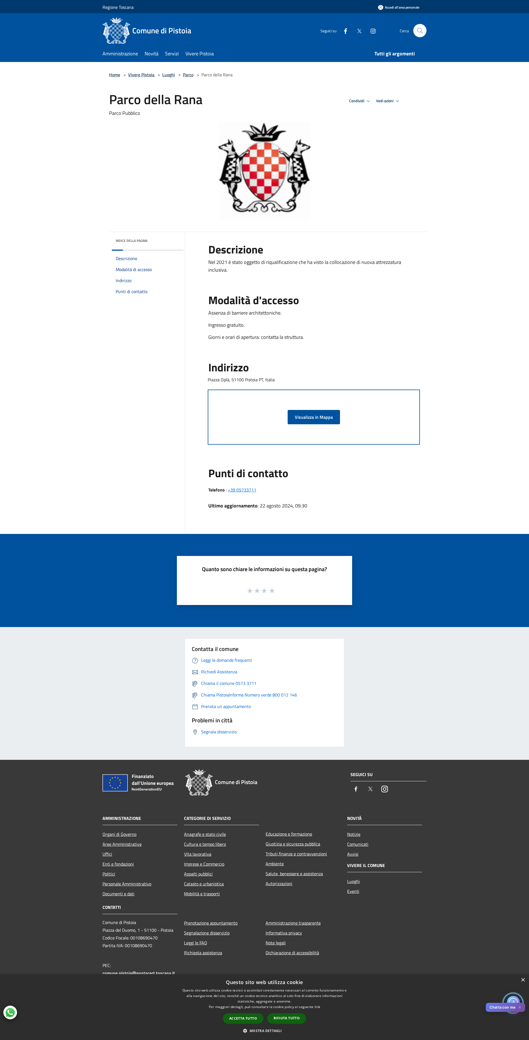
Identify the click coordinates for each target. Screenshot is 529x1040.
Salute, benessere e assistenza (294, 873)
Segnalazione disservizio (207, 933)
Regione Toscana (118, 7)
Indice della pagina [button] (131, 240)
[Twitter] (357, 30)
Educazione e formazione (289, 834)
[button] (264, 1030)
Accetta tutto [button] (243, 1018)
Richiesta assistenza (203, 952)
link (317, 1006)
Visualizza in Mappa (314, 417)
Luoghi (168, 74)
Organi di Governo (119, 834)
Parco (188, 74)
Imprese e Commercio (204, 864)
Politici (108, 874)
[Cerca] (420, 30)
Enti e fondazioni (118, 864)
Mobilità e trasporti (202, 893)
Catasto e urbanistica (204, 883)
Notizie (353, 834)
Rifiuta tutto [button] (287, 1018)
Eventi (353, 891)
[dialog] (264, 1007)
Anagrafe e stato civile (205, 834)
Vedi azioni (385, 101)
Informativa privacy (284, 933)
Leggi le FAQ (195, 942)
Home (114, 74)
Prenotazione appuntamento (210, 923)
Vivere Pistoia (141, 74)
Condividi (357, 101)
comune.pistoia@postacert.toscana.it (138, 973)
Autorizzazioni (279, 883)
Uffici (107, 854)
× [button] (523, 980)
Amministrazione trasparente (293, 923)
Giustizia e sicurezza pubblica (293, 844)
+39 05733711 (242, 490)
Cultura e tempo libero (205, 844)
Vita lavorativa (197, 854)
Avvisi (352, 854)
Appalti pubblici (198, 874)
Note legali (276, 942)
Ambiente (275, 863)
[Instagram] (370, 30)
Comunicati (357, 844)
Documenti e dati (118, 893)
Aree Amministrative (122, 844)
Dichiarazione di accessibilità (292, 952)
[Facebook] (343, 30)
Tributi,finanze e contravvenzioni (296, 853)
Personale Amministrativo (126, 883)
